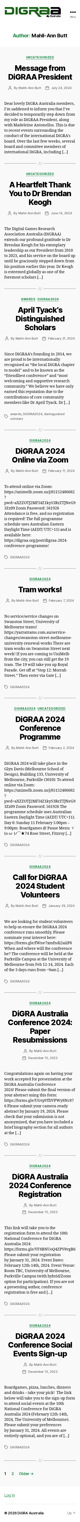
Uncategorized (40, 57)
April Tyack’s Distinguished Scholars (40, 318)
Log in (9, 1495)
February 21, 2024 (61, 338)
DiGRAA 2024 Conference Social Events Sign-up (40, 1344)
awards (15, 414)
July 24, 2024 (61, 88)
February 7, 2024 (61, 600)
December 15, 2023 (43, 1058)
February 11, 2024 (61, 471)
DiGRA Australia (30, 1513)
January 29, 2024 (61, 906)
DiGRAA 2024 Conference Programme (40, 728)
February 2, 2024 (61, 748)
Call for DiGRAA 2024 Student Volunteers (40, 886)
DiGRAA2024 (48, 299)
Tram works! (40, 589)
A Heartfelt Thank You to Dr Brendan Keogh (40, 193)
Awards (28, 299)
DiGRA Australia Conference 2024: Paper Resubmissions (40, 1027)
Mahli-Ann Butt (30, 88)
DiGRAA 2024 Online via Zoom (40, 455)
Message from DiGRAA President (40, 72)
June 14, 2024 (61, 213)
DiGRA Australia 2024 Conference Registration (40, 1185)
